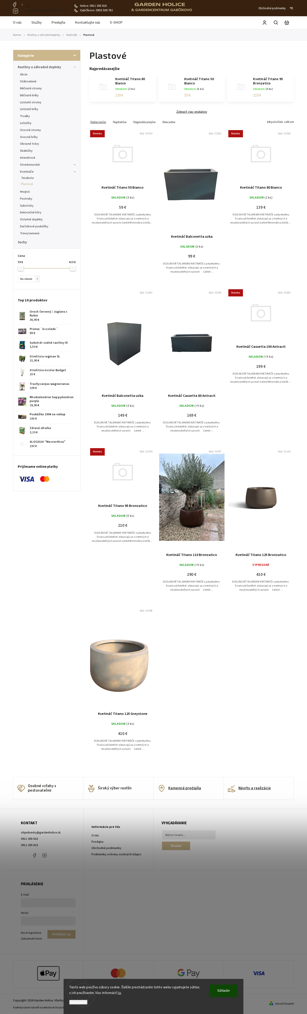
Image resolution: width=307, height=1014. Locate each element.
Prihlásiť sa (61, 934)
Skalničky (26, 151)
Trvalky (25, 116)
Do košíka (111, 157)
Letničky (25, 123)
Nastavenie (78, 1002)
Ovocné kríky (29, 137)
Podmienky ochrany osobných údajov (116, 854)
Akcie (23, 74)
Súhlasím (223, 990)
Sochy (22, 242)
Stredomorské (30, 165)
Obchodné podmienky (272, 8)
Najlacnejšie (98, 122)
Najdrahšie (120, 122)
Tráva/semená (29, 233)
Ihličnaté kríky (29, 95)
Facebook (15, 4)
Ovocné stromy (30, 130)
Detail (133, 157)
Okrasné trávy (29, 144)
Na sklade (29, 279)
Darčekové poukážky (34, 226)
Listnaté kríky (29, 109)
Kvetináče (27, 171)
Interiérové (27, 158)
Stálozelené (28, 81)
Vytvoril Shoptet (284, 1004)
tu (119, 993)
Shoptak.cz (61, 1007)
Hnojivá (25, 192)
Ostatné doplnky (31, 219)
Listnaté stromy (30, 102)
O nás (95, 835)
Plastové (27, 184)
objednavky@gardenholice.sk (41, 832)
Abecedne (168, 122)
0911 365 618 (29, 839)
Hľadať (176, 846)
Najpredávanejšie (144, 122)
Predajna (97, 842)
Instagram (15, 11)
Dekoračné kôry (30, 212)
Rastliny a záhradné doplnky (39, 67)
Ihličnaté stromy (31, 88)
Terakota (27, 178)
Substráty (26, 205)
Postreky (26, 198)
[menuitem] (20, 22)
